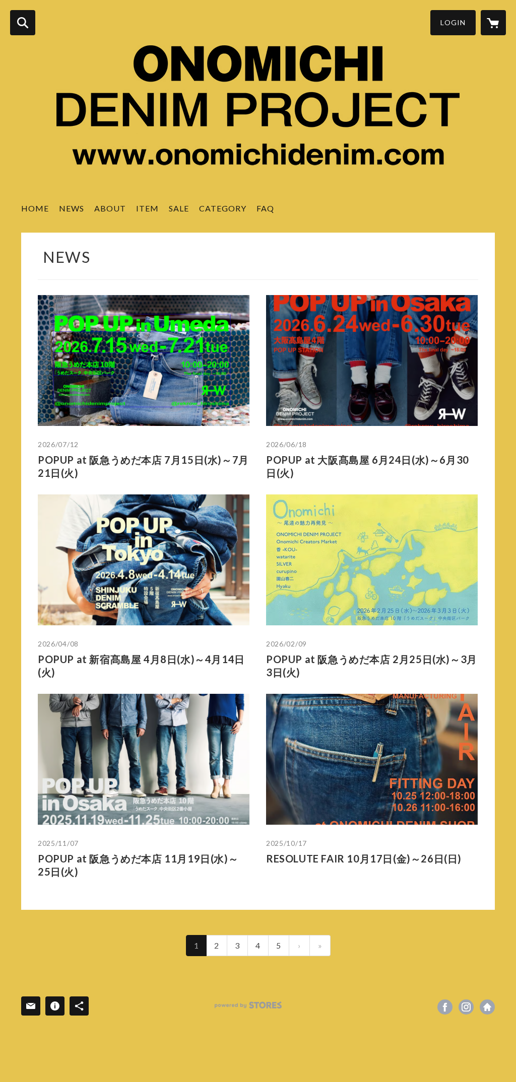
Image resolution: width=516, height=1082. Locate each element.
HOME (35, 208)
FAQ (265, 208)
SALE (179, 208)
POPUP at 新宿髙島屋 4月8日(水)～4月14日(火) (141, 665)
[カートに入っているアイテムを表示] (493, 22)
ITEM (147, 208)
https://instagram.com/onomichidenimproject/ (466, 1007)
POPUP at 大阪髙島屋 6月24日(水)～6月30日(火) (367, 466)
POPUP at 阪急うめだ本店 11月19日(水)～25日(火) (138, 865)
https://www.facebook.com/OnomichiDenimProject (445, 1007)
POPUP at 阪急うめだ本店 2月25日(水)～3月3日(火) (371, 665)
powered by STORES (248, 1005)
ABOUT (110, 208)
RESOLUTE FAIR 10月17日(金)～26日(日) (364, 858)
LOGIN (453, 22)
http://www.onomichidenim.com (487, 1007)
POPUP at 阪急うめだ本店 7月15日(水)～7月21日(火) (143, 466)
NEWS (71, 208)
